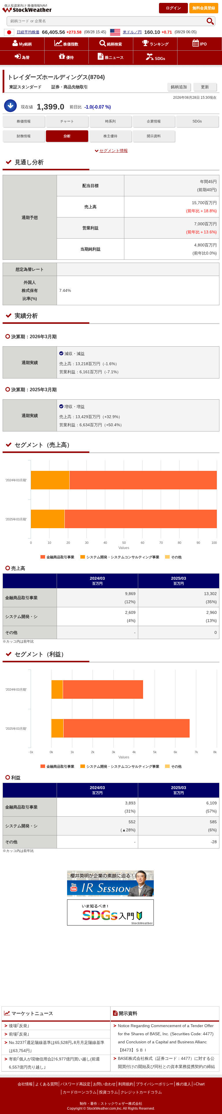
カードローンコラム (80, 1092)
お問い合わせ (104, 1084)
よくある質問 (46, 1084)
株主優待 (110, 136)
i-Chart (199, 1084)
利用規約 (125, 1084)
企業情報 (154, 121)
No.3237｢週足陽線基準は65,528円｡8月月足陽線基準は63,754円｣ (56, 1046)
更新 (205, 87)
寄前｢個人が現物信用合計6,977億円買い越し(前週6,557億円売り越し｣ (54, 1063)
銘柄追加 (179, 87)
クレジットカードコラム (141, 1092)
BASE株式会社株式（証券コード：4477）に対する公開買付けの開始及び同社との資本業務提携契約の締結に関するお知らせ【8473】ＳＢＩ (166, 1066)
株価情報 (24, 121)
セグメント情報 (113, 150)
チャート (67, 121)
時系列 (110, 121)
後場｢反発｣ (19, 1025)
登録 (204, 8)
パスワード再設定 (75, 1084)
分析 (67, 136)
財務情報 (24, 136)
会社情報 (25, 1084)
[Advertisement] (110, 964)
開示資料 (154, 136)
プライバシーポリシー (154, 1084)
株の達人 (183, 1084)
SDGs (197, 121)
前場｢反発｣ (19, 1034)
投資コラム (108, 1092)
